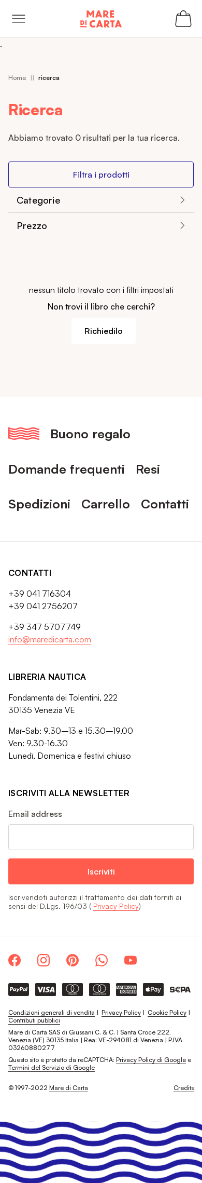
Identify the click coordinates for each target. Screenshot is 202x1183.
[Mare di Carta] (101, 19)
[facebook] (14, 960)
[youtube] (130, 960)
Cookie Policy (167, 1012)
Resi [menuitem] (148, 469)
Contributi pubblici (34, 1020)
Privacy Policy (116, 906)
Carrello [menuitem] (105, 503)
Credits (184, 1088)
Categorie (38, 200)
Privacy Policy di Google (151, 1060)
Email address (35, 814)
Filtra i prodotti (101, 174)
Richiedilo (103, 331)
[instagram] (43, 960)
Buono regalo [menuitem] (90, 433)
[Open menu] (18, 18)
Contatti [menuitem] (165, 503)
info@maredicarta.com (49, 639)
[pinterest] (72, 960)
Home (17, 78)
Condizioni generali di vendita (51, 1012)
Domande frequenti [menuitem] (66, 469)
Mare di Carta (68, 1088)
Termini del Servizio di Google (51, 1067)
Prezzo (32, 225)
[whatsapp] (101, 960)
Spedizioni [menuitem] (39, 503)
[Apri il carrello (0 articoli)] (183, 18)
